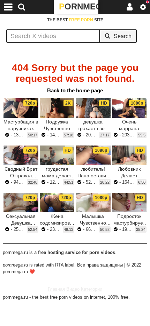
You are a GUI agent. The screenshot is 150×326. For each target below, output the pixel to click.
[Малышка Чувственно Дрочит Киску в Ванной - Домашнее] (93, 202)
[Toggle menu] (8, 7)
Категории (91, 289)
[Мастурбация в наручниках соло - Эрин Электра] (20, 108)
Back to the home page (75, 90)
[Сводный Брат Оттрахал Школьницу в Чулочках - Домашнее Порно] (20, 155)
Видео (73, 289)
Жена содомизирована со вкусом (59, 222)
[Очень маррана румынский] (129, 108)
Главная (56, 289)
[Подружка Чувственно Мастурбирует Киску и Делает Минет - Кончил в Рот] (57, 108)
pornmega (78, 6)
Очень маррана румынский (129, 128)
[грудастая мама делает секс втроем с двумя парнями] (57, 155)
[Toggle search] (21, 7)
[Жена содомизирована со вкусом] (57, 202)
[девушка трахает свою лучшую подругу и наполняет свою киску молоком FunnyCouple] (93, 108)
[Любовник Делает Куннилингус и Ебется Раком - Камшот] (129, 155)
